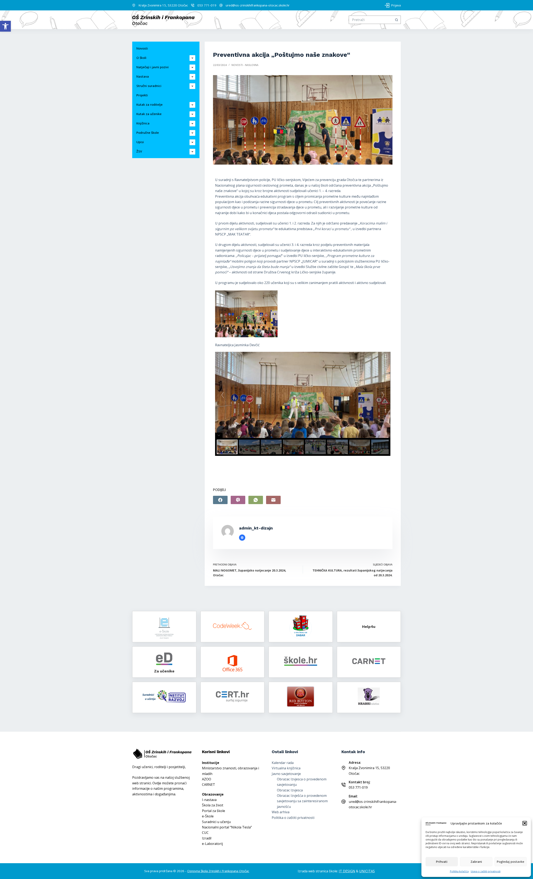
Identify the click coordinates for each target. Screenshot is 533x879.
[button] (5, 26)
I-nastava (209, 799)
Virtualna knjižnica (286, 768)
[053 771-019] (192, 5)
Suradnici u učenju (216, 821)
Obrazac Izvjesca (290, 790)
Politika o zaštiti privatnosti (293, 817)
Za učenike (164, 671)
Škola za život (212, 805)
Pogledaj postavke (510, 861)
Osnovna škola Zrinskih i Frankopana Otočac (218, 871)
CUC (205, 832)
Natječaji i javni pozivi (152, 67)
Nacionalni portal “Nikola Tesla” (227, 827)
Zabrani (476, 861)
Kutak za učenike (149, 114)
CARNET (208, 784)
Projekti (142, 95)
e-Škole (208, 816)
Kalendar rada (283, 762)
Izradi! (206, 838)
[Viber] (238, 500)
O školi (141, 58)
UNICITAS (367, 871)
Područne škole (147, 132)
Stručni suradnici (148, 86)
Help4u (368, 626)
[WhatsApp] (255, 500)
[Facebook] (220, 500)
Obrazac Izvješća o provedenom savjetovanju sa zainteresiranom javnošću (302, 801)
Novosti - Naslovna (245, 65)
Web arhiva (280, 812)
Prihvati (441, 861)
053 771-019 (206, 5)
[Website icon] (242, 537)
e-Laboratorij (212, 843)
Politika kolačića (459, 871)
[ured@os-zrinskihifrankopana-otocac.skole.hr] (221, 5)
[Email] (273, 500)
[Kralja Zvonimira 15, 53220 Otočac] (133, 5)
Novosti (142, 48)
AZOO (206, 779)
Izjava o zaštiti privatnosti (486, 871)
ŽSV (139, 151)
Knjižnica (142, 123)
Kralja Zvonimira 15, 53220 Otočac (163, 5)
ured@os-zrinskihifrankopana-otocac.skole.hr (258, 5)
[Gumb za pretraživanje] (396, 20)
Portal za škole (213, 810)
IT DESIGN (347, 871)
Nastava (142, 76)
